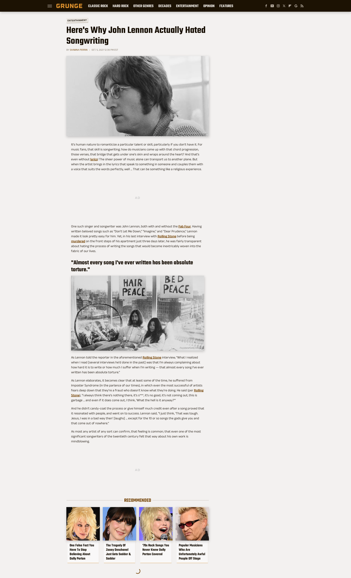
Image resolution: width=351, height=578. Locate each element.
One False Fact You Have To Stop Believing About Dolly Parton (82, 552)
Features (226, 6)
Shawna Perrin (79, 49)
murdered (78, 241)
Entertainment (187, 6)
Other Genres (143, 6)
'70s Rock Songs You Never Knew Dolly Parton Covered (155, 549)
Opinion (209, 6)
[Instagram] (278, 5)
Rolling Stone (167, 236)
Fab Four (184, 226)
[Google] (296, 5)
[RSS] (302, 5)
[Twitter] (284, 5)
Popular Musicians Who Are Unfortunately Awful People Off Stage (192, 552)
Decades (164, 6)
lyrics (94, 159)
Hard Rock (121, 6)
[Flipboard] (289, 5)
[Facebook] (266, 5)
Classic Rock (98, 6)
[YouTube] (272, 5)
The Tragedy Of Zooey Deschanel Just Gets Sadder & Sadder (118, 552)
